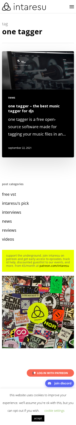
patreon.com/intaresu (54, 266)
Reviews (9, 230)
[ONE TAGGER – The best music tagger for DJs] (38, 104)
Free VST (9, 194)
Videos (8, 239)
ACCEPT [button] (38, 418)
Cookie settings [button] (54, 410)
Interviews (11, 212)
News (11, 97)
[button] (72, 6)
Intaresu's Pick (15, 203)
